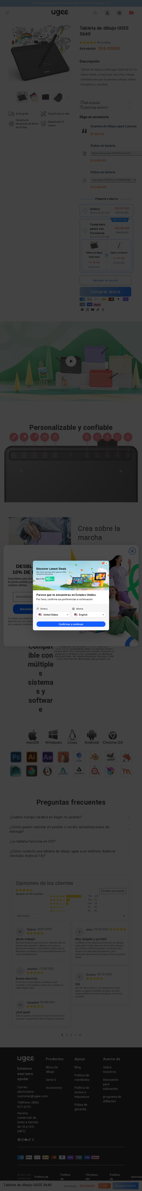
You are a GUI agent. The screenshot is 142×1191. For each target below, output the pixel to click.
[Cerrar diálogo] (106, 563)
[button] (53, 615)
